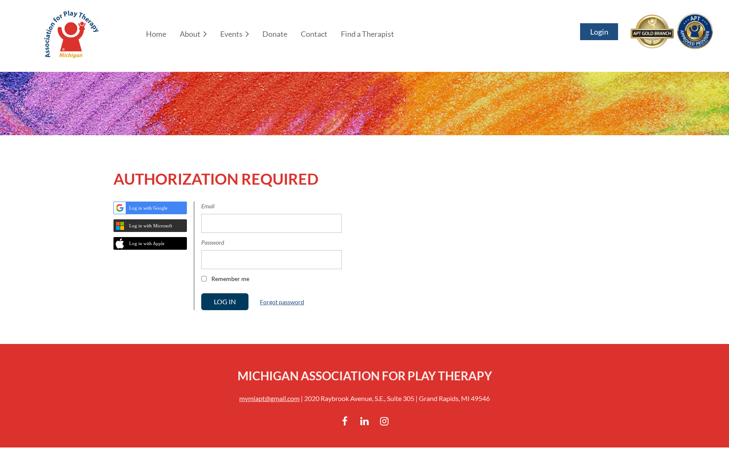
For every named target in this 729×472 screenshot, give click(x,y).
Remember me (230, 278)
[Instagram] (384, 421)
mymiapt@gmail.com (269, 398)
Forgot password (282, 302)
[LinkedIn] (365, 421)
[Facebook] (345, 421)
